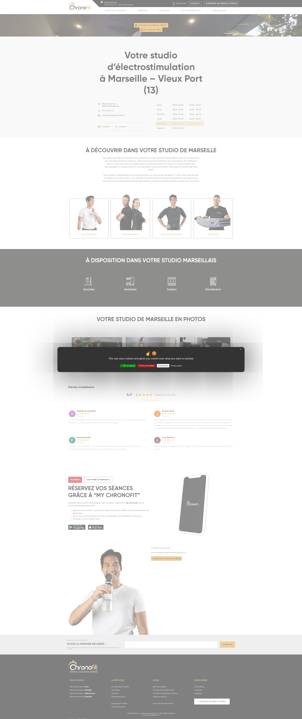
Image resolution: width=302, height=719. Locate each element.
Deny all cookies (147, 366)
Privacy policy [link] (176, 366)
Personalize (163, 366)
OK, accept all (129, 366)
